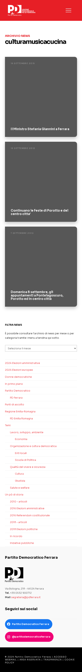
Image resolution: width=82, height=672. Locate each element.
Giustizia (20, 480)
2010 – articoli (18, 501)
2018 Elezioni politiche (24, 529)
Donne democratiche (18, 376)
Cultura (19, 473)
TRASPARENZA (52, 659)
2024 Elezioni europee (19, 369)
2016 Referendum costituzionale (30, 515)
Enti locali (21, 453)
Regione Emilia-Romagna (20, 411)
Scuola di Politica (25, 459)
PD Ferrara (16, 397)
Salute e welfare (19, 487)
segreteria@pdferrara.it (26, 597)
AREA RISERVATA (30, 659)
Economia (21, 439)
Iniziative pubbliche (22, 542)
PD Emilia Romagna (21, 418)
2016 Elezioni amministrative (27, 508)
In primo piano (14, 383)
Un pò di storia (14, 494)
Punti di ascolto (14, 404)
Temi (8, 425)
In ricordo (16, 536)
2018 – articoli (18, 522)
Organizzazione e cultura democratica (33, 446)
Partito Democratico (17, 390)
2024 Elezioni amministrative (22, 363)
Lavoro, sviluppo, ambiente (26, 432)
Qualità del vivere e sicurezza (27, 466)
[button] (68, 10)
